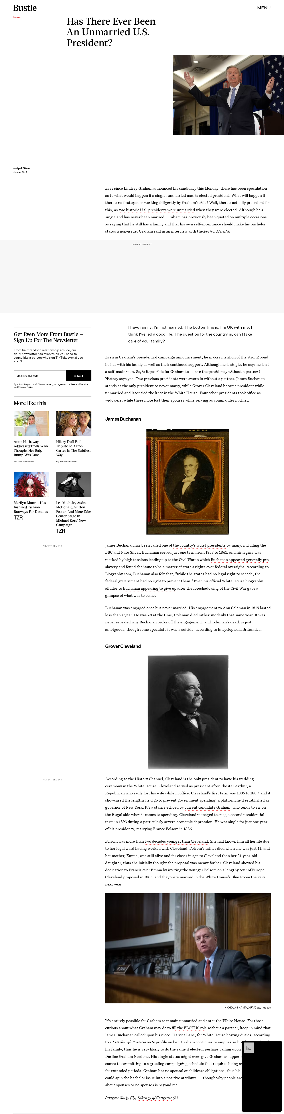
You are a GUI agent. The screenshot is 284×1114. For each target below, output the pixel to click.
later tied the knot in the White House (164, 392)
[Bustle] (25, 8)
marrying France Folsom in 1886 (164, 828)
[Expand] (246, 1044)
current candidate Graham (207, 807)
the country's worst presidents (199, 545)
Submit (78, 376)
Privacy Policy (26, 387)
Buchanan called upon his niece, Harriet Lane (155, 1034)
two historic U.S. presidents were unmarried (157, 209)
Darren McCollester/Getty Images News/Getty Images (281, 94)
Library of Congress (155, 1097)
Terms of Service (79, 384)
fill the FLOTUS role (189, 1027)
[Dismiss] (276, 1044)
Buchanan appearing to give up (149, 588)
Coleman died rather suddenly (200, 614)
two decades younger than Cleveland (176, 841)
